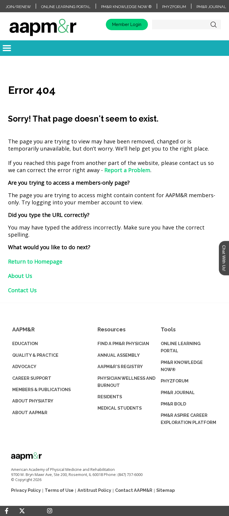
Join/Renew (18, 6)
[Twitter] (22, 511)
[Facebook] (6, 511)
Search (213, 24)
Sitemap (165, 490)
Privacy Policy (26, 490)
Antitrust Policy (94, 490)
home (43, 24)
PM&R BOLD (173, 403)
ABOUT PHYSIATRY (32, 400)
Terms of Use (59, 490)
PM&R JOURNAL (178, 392)
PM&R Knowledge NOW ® (126, 6)
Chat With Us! (224, 258)
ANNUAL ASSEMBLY (119, 355)
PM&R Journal (211, 6)
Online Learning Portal (65, 6)
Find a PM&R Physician (123, 343)
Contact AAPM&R (133, 490)
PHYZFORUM (174, 380)
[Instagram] (49, 511)
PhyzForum (174, 6)
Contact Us (22, 290)
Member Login (126, 24)
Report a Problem (127, 170)
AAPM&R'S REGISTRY (120, 366)
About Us (20, 275)
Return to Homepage (35, 261)
